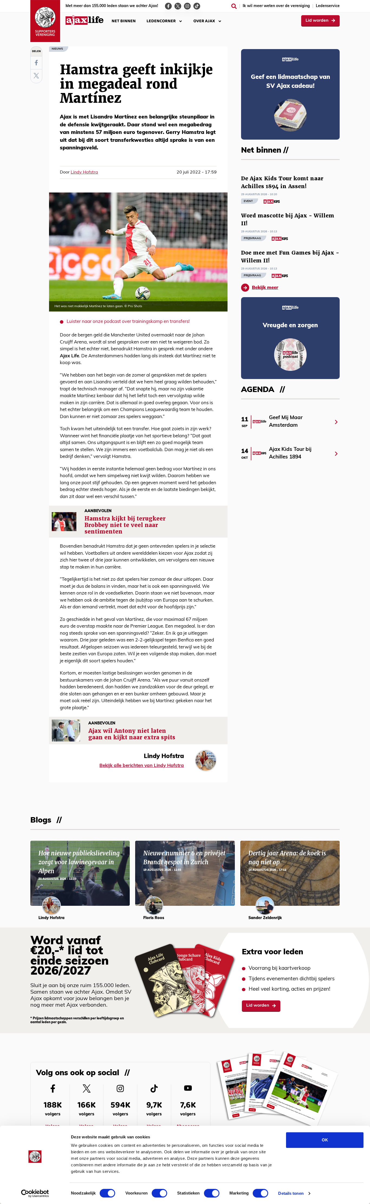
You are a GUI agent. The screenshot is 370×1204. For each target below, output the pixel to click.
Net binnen (124, 21)
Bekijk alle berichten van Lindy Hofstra (141, 765)
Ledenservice (328, 6)
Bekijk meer (265, 287)
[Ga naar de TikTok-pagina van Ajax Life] (196, 6)
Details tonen (290, 1193)
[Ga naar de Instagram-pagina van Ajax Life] (187, 6)
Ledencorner (161, 21)
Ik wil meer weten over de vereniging (276, 6)
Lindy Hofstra (84, 172)
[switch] (159, 1193)
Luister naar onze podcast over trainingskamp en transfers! (128, 321)
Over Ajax (204, 21)
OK (325, 1140)
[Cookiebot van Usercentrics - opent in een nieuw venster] (35, 1193)
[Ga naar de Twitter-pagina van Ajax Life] (177, 6)
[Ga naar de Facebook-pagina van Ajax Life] (168, 6)
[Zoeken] (234, 6)
